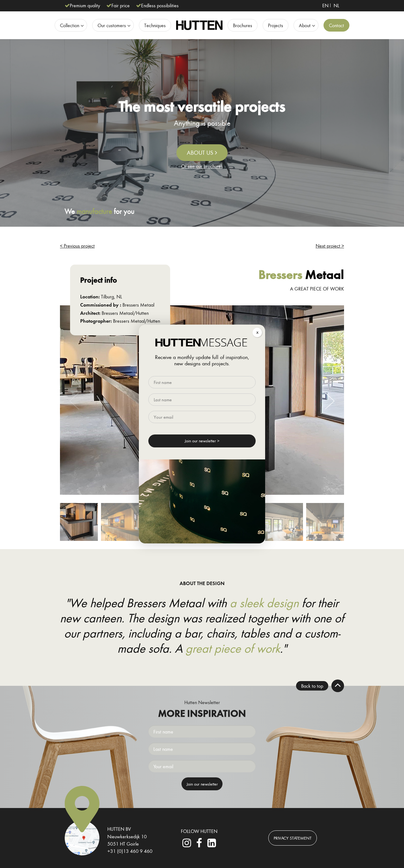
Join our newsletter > (202, 441)
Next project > (330, 245)
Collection (69, 25)
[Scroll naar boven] (337, 685)
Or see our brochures (202, 166)
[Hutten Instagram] (187, 844)
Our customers (112, 25)
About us (201, 152)
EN (325, 5)
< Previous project (77, 245)
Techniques (155, 25)
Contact (336, 25)
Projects (275, 25)
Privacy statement (293, 838)
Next (330, 401)
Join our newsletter (202, 784)
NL (336, 5)
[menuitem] (325, 5)
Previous (74, 401)
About (305, 25)
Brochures (242, 25)
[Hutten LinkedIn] (211, 844)
